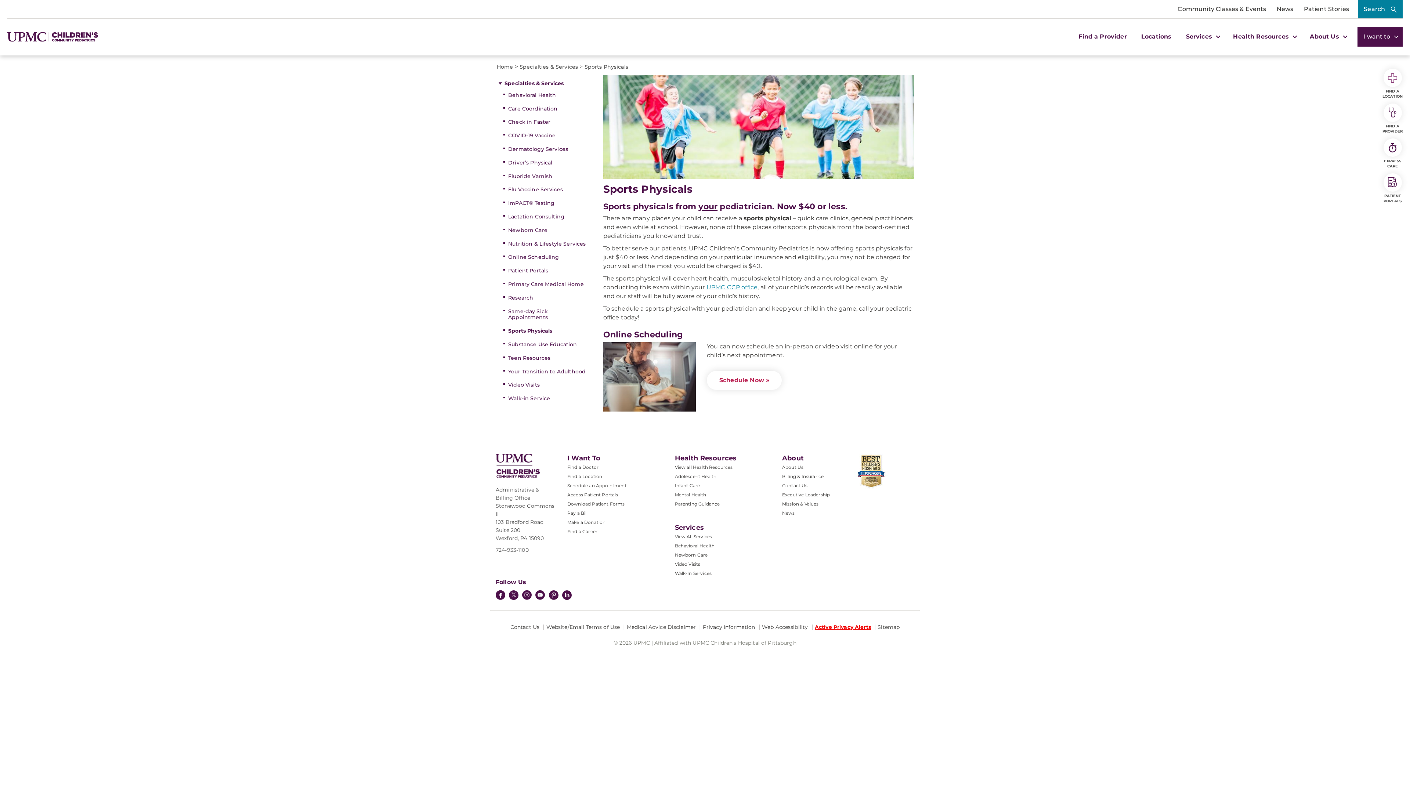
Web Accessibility (785, 627)
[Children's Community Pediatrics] (61, 37)
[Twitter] (513, 595)
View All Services (693, 536)
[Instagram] (527, 596)
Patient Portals (528, 270)
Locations (1156, 36)
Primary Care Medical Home (546, 284)
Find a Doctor (583, 467)
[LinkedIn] (567, 596)
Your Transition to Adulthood (547, 371)
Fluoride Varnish (530, 176)
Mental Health (690, 494)
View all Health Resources (704, 467)
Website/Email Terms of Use (583, 627)
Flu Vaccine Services (535, 189)
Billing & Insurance (803, 476)
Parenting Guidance (697, 504)
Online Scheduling (533, 257)
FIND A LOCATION (1392, 94)
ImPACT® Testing (531, 203)
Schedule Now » (744, 380)
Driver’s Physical (530, 162)
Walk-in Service (529, 398)
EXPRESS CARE (1393, 164)
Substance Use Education (542, 344)
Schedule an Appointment (597, 485)
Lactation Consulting (536, 216)
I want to (1377, 36)
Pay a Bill (577, 513)
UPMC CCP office (732, 287)
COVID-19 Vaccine (532, 135)
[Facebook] (500, 596)
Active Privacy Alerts (843, 627)
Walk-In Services (693, 573)
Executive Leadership (806, 494)
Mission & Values (800, 504)
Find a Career (582, 531)
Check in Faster (529, 122)
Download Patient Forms (596, 504)
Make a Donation (586, 522)
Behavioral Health (532, 95)
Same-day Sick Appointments (528, 314)
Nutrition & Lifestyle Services (547, 243)
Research (520, 297)
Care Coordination (532, 108)
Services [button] (1200, 36)
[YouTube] (540, 596)
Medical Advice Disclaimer (661, 627)
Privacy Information (729, 627)
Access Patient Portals (592, 494)
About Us (792, 467)
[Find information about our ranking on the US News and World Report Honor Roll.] (884, 471)
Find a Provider (1102, 36)
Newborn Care (527, 230)
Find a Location (584, 476)
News (1285, 9)
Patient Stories (1326, 9)
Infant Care (687, 485)
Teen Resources (529, 358)
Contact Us (795, 485)
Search (1374, 9)
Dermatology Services (538, 149)
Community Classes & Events (1222, 9)
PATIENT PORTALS (1393, 198)
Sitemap (889, 627)
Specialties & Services (534, 83)
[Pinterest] (553, 596)
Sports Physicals (530, 330)
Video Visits (524, 384)
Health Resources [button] (1262, 36)
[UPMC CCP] (518, 466)
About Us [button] (1325, 36)
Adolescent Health (696, 476)
